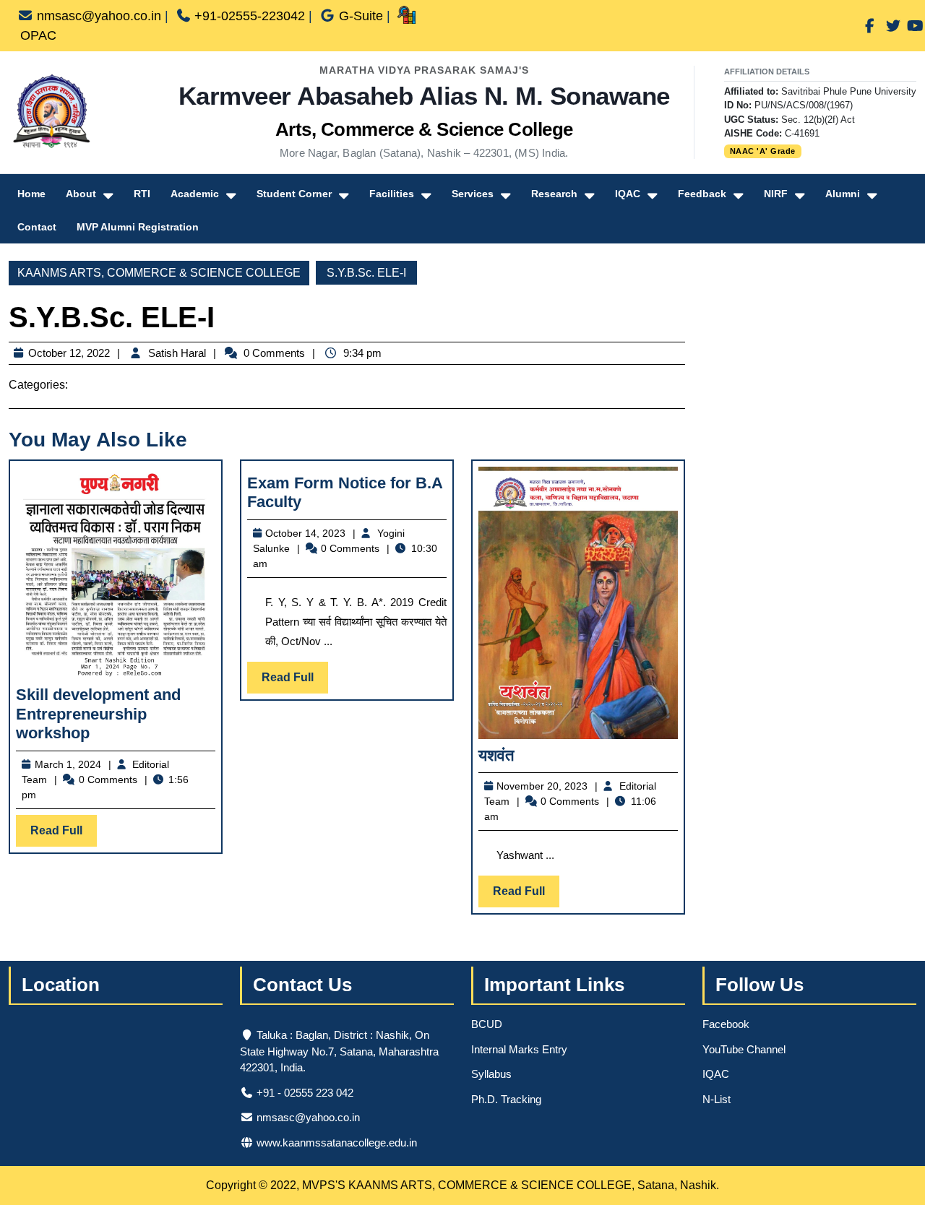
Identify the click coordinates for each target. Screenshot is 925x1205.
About (81, 193)
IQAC (627, 193)
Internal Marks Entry (519, 1049)
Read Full (63, 835)
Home (31, 193)
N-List (716, 1099)
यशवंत (496, 755)
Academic (195, 193)
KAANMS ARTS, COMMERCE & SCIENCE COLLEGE (159, 273)
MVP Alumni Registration (138, 227)
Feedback (702, 193)
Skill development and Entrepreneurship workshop (98, 714)
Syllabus (491, 1074)
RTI (142, 193)
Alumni (842, 193)
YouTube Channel (744, 1049)
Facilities (391, 193)
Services (473, 193)
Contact (36, 227)
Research (554, 193)
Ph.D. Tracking (506, 1099)
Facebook (725, 1024)
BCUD (486, 1024)
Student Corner (294, 193)
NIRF (776, 193)
